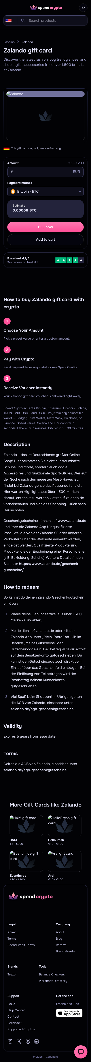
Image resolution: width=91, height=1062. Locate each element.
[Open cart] (83, 8)
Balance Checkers (52, 974)
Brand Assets (65, 951)
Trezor (12, 974)
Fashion (9, 42)
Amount (13, 163)
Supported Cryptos (21, 1029)
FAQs (11, 1004)
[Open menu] (6, 7)
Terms (12, 939)
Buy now (45, 227)
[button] (80, 1051)
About (60, 932)
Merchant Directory (53, 981)
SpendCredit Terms (21, 945)
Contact (13, 1017)
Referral (61, 945)
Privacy (13, 932)
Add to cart (45, 239)
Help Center (16, 1010)
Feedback (14, 1023)
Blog (59, 939)
